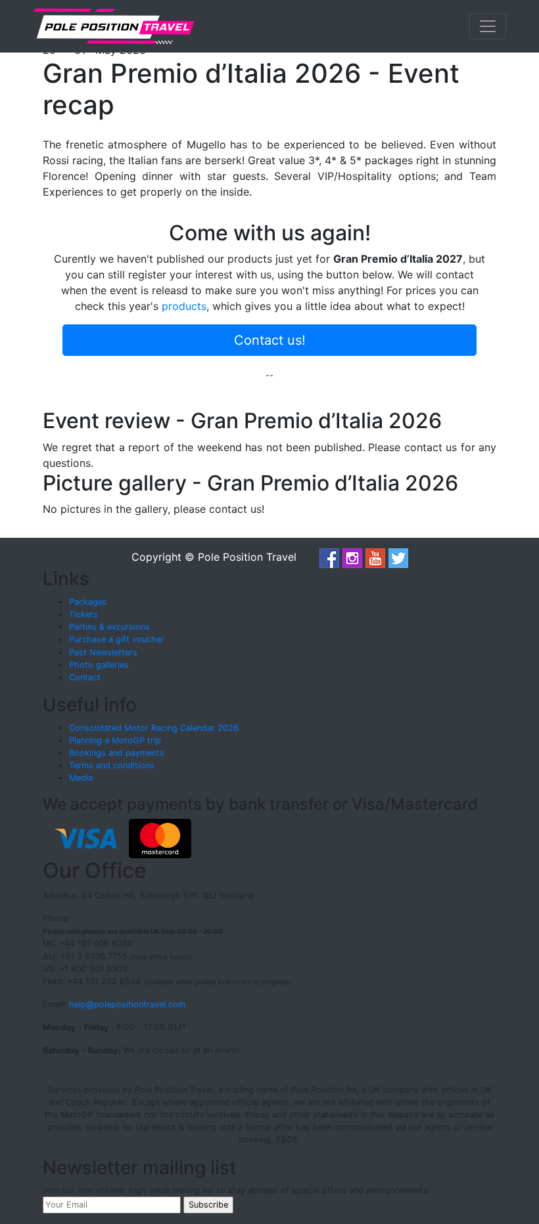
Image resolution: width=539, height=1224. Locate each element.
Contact (85, 677)
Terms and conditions (111, 765)
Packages (88, 602)
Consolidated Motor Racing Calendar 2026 (154, 728)
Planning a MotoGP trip (115, 740)
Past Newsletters (103, 652)
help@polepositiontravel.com (127, 1004)
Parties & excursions (109, 627)
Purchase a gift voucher (116, 639)
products (184, 306)
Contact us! (270, 340)
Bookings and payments (116, 753)
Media (81, 778)
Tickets (83, 614)
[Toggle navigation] (487, 26)
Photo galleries (99, 665)
